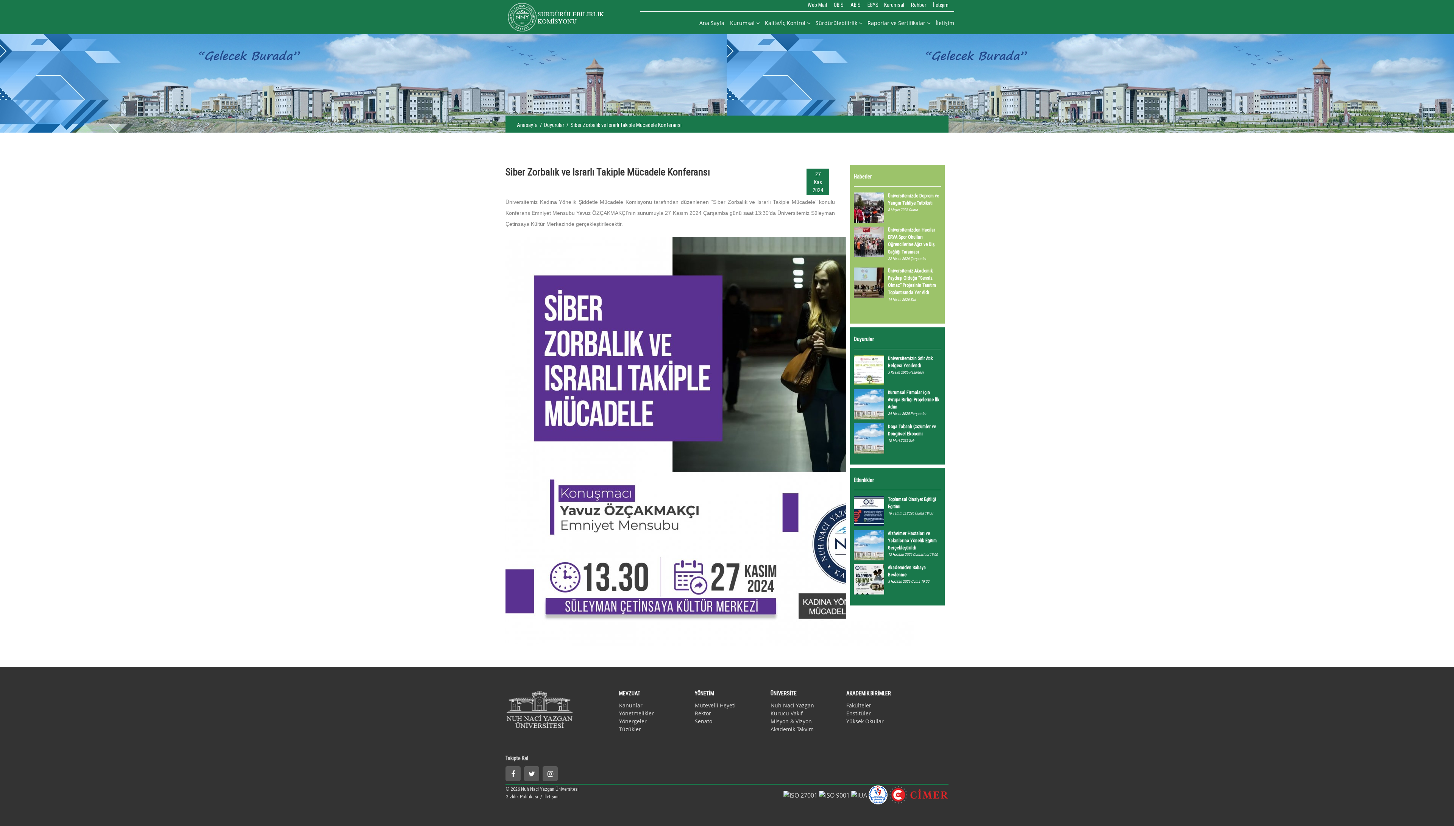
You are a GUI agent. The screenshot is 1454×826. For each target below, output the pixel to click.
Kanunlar (631, 705)
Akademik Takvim (792, 729)
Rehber (918, 5)
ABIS (855, 5)
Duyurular (554, 125)
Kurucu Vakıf (787, 713)
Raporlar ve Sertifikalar (896, 23)
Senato (703, 721)
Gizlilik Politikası (522, 796)
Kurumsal (894, 5)
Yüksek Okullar (865, 721)
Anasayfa (527, 125)
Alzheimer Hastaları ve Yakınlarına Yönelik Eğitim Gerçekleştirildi (912, 541)
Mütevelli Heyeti (715, 705)
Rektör (703, 713)
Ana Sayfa (711, 23)
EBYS (872, 5)
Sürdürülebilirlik (836, 23)
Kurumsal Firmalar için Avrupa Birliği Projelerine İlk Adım (913, 400)
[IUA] (859, 794)
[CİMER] (919, 794)
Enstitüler (858, 713)
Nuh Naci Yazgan (792, 705)
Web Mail (817, 5)
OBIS (839, 5)
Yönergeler (633, 721)
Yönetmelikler (636, 713)
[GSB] (878, 794)
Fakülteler (858, 705)
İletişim (941, 5)
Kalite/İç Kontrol (785, 23)
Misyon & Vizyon (791, 721)
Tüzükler (630, 729)
